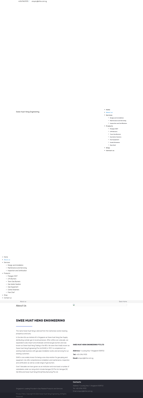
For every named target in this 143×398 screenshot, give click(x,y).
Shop (108, 148)
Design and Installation (117, 118)
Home (108, 109)
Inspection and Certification (118, 123)
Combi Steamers (115, 142)
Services (109, 115)
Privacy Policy (21, 394)
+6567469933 (23, 1)
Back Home (123, 301)
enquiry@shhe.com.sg (39, 1)
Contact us (110, 150)
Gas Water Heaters (115, 137)
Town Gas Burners (115, 134)
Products (109, 126)
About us (109, 112)
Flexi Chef (113, 145)
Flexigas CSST (114, 128)
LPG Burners (113, 131)
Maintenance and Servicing (118, 120)
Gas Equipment (114, 139)
